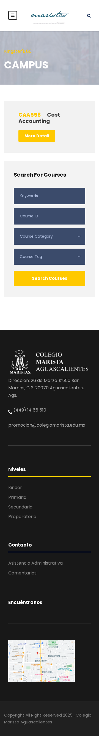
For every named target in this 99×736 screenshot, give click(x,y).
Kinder (15, 487)
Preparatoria (22, 516)
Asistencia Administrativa (35, 563)
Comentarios (22, 573)
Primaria (17, 497)
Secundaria (20, 507)
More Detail (36, 136)
